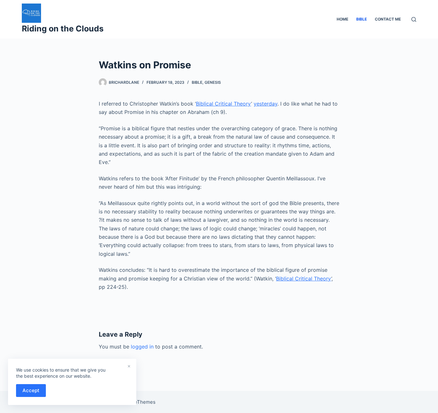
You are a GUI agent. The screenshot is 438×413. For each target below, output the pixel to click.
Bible (197, 82)
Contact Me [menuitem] (388, 19)
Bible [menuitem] (361, 19)
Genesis (213, 82)
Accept (30, 390)
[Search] (413, 19)
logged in (142, 346)
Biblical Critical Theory (223, 103)
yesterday (265, 103)
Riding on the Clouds (63, 28)
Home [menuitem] (342, 19)
